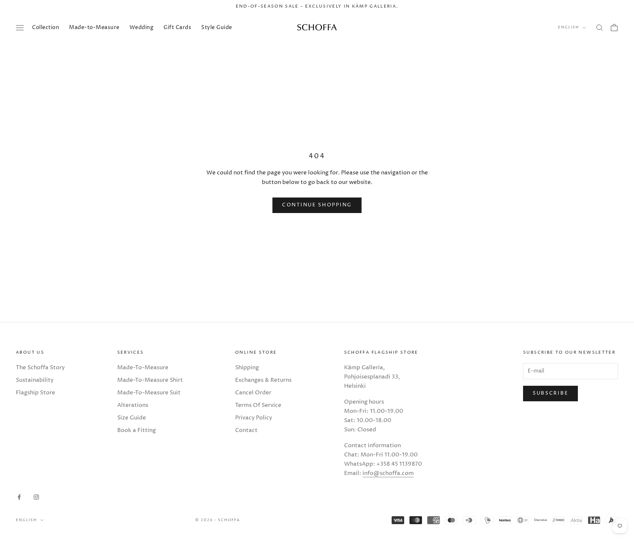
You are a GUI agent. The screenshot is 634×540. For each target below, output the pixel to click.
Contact (246, 430)
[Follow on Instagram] (36, 497)
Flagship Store (35, 393)
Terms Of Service (258, 405)
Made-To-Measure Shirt (150, 380)
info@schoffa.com (388, 473)
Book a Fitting (136, 430)
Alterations (132, 405)
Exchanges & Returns (263, 380)
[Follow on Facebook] (19, 497)
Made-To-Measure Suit (149, 393)
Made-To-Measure (142, 368)
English (568, 27)
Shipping (247, 368)
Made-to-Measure (94, 27)
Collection (45, 27)
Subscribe (550, 393)
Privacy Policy (253, 418)
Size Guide (131, 418)
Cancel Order (253, 393)
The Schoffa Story (40, 368)
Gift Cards (177, 27)
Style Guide (216, 27)
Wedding (141, 27)
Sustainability (34, 380)
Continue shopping (317, 204)
